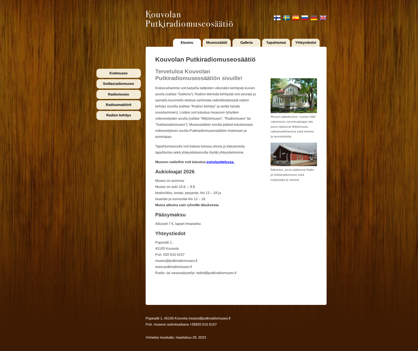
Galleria (246, 42)
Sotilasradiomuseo (118, 83)
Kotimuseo (119, 73)
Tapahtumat (276, 42)
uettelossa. (225, 162)
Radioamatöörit (118, 105)
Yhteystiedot (305, 42)
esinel (211, 162)
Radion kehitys (118, 115)
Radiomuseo (118, 94)
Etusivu (187, 42)
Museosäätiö (216, 42)
